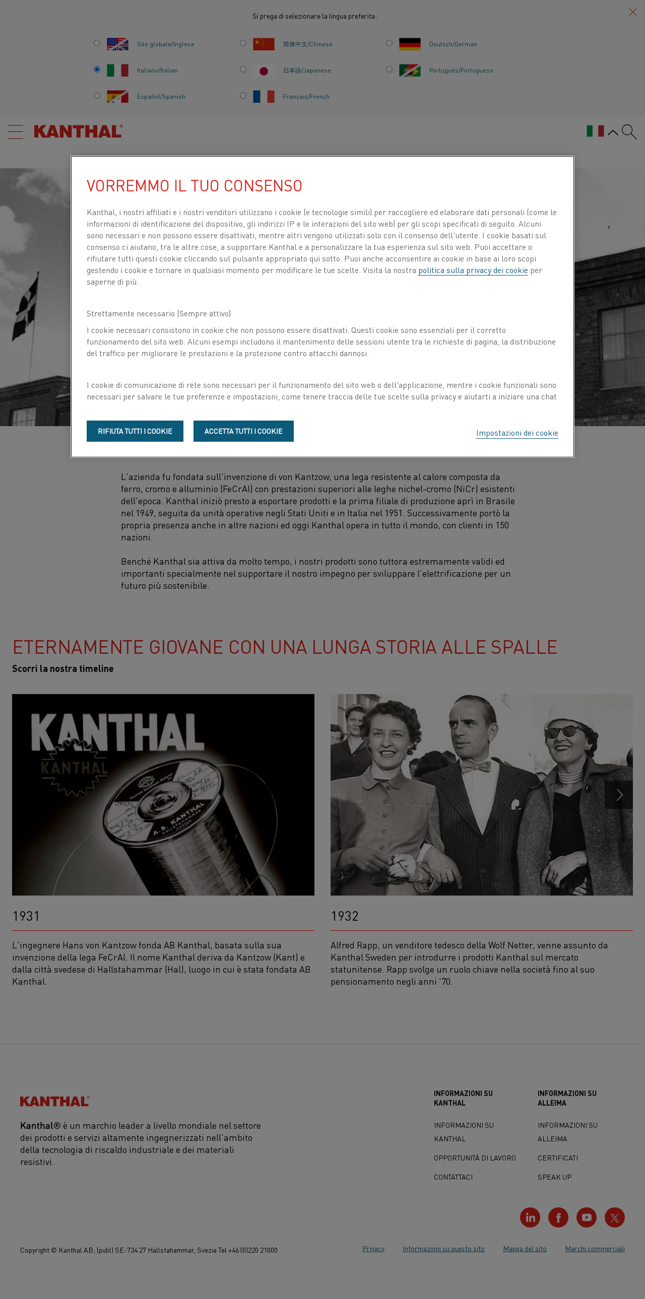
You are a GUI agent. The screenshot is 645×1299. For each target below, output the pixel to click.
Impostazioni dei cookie (517, 432)
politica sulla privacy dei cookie (473, 269)
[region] (322, 307)
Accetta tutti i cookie (244, 431)
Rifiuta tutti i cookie (135, 431)
